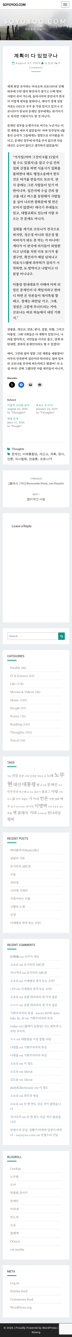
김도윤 (14, 1079)
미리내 (14, 1209)
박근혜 (22, 792)
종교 (61, 806)
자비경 (14, 882)
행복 (10, 819)
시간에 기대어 (19, 890)
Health (15, 668)
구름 (13, 874)
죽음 (9, 813)
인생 (13, 915)
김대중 (33, 776)
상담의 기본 (17, 858)
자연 (50, 806)
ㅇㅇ (13, 1039)
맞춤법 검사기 (19, 1193)
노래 (50, 775)
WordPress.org (21, 1307)
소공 (13, 1225)
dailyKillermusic (22, 1087)
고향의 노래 (17, 906)
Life (13, 684)
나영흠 (14, 1047)
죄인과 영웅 (31, 1096)
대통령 (29, 784)
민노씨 (14, 1217)
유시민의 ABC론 (20, 866)
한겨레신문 (42, 813)
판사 (61, 454)
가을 (9, 776)
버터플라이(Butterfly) (24, 850)
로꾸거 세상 (31, 956)
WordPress (49, 1327)
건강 (15, 775)
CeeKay (15, 1168)
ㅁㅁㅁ (14, 1005)
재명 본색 (12, 418)
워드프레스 (20, 806)
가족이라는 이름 (20, 898)
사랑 (54, 791)
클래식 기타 (27, 812)
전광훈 (33, 459)
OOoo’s (15, 1241)
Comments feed (21, 1299)
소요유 (49, 63)
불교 (31, 792)
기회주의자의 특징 (41, 1018)
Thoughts (18, 449)
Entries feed (19, 1291)
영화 (56, 799)
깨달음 (40, 776)
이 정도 (28, 1063)
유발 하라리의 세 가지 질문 (40, 997)
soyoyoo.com (14, 4)
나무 (13, 989)
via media (17, 1249)
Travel (14, 740)
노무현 (14, 1176)
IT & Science (19, 676)
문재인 (16, 454)
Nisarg (36, 1332)
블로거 (37, 792)
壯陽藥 (14, 956)
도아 (13, 1185)
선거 (18, 799)
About (28, 1071)
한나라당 (54, 812)
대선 (17, 784)
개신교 (43, 454)
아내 (36, 798)
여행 (51, 799)
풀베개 (14, 1233)
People (15, 708)
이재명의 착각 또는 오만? (25, 923)
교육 (27, 776)
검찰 (21, 776)
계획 (53, 454)
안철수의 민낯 (49, 1135)
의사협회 (21, 459)
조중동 (55, 806)
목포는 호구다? (44, 405)
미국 (60, 785)
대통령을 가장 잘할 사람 (36, 1039)
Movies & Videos (22, 692)
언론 (10, 459)
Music (14, 700)
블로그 (46, 791)
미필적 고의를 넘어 (18, 405)
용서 (13, 806)
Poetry (15, 716)
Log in (14, 1283)
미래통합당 (30, 454)
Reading (16, 724)
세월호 (24, 798)
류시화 (43, 785)
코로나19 (46, 459)
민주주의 (12, 792)
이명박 (41, 805)
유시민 (30, 806)
